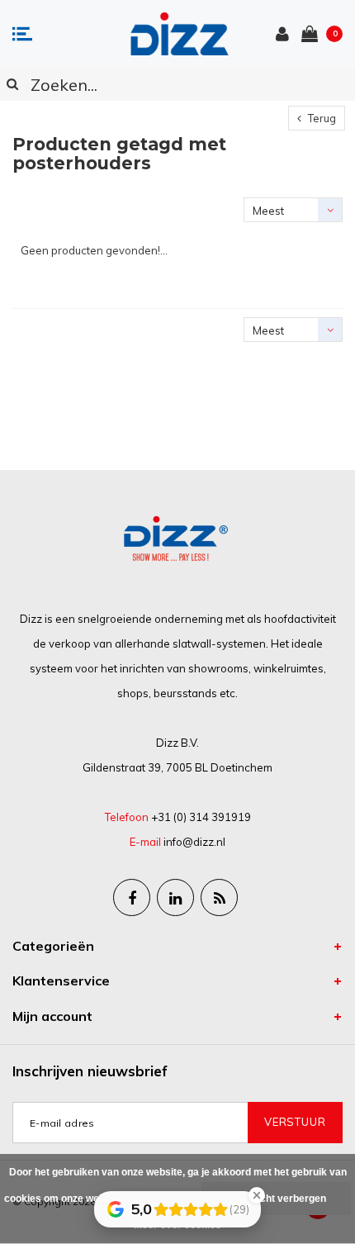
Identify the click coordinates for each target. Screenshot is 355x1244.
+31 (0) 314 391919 (201, 817)
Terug (320, 118)
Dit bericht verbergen (276, 1198)
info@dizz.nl (194, 841)
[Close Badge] (256, 1195)
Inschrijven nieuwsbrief (90, 1071)
